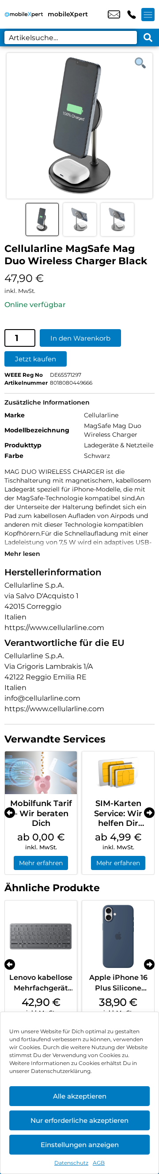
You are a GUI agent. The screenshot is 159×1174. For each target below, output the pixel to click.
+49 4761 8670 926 (131, 14)
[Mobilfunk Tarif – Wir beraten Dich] (41, 773)
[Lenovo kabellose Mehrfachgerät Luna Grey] (40, 936)
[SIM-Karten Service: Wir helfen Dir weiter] (118, 773)
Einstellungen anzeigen (80, 1144)
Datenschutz (71, 1162)
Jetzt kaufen (35, 359)
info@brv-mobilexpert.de (114, 14)
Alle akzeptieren (79, 1096)
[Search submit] (148, 37)
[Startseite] (23, 14)
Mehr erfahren (41, 863)
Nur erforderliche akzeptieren (79, 1120)
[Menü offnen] (148, 14)
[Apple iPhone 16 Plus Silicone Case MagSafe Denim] (118, 936)
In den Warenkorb (80, 338)
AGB (99, 1162)
